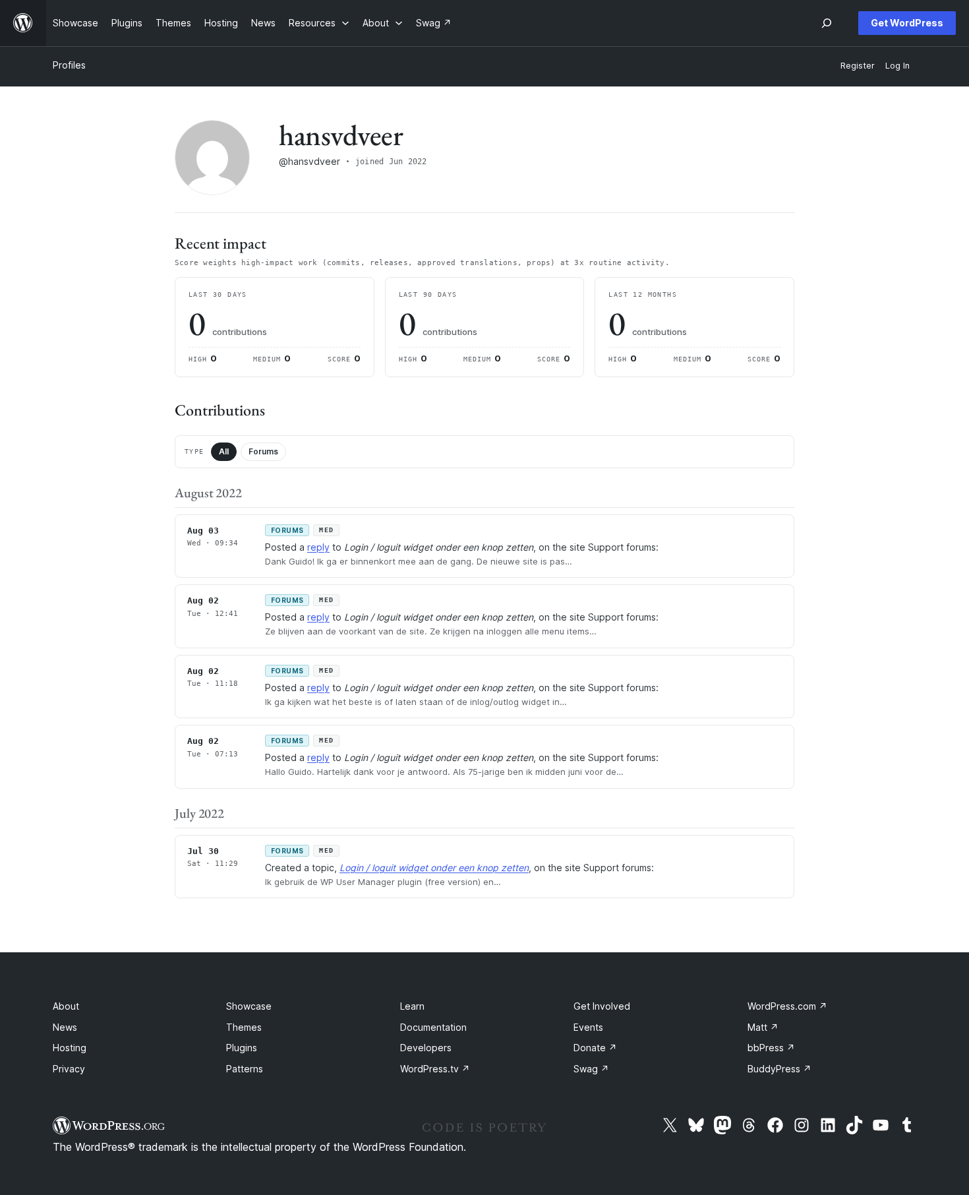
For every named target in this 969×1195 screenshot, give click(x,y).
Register (857, 66)
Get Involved (601, 1006)
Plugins (241, 1047)
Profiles (69, 65)
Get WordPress (907, 22)
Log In (897, 66)
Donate (595, 1047)
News (65, 1027)
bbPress (771, 1047)
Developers (426, 1047)
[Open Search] (826, 23)
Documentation (433, 1027)
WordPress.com (787, 1006)
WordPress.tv (435, 1068)
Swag (591, 1068)
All (224, 451)
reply (318, 547)
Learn (412, 1006)
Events (588, 1027)
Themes (244, 1027)
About (66, 1006)
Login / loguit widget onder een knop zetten (434, 867)
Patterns (244, 1068)
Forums (263, 451)
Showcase (249, 1006)
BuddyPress (779, 1068)
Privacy (69, 1068)
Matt (763, 1027)
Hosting (69, 1047)
